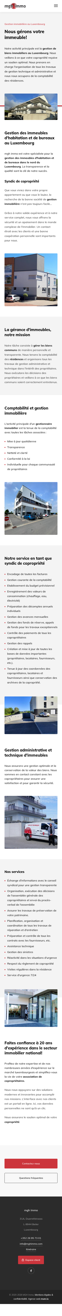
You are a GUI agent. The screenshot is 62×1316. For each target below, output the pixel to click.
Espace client (32, 1259)
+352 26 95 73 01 (31, 1238)
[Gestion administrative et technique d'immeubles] (31, 1008)
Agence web (34, 1299)
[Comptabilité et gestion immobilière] (31, 715)
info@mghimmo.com (31, 1243)
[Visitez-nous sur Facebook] (31, 1270)
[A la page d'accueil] (15, 5)
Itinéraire (31, 1249)
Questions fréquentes (31, 1177)
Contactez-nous (31, 1163)
